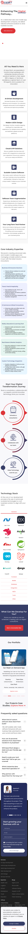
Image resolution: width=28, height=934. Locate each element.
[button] (14, 924)
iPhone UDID (15, 885)
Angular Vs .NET (16, 891)
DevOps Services (5, 876)
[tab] (14, 512)
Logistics (3, 885)
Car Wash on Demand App (14, 668)
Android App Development (8, 865)
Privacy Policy (7, 846)
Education (3, 896)
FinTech (3, 888)
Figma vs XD (15, 882)
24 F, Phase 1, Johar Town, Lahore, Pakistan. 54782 (20, 906)
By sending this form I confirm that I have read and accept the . (12, 844)
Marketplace (4, 891)
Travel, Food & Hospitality (10, 286)
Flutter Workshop (16, 896)
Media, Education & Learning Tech (13, 323)
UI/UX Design (4, 874)
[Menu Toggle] (26, 3)
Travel (2, 894)
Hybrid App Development (8, 868)
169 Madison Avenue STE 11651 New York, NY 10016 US (6, 906)
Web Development (6, 871)
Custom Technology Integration (12, 361)
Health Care (4, 882)
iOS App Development (7, 862)
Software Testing (16, 888)
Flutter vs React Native (18, 894)
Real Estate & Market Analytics (12, 342)
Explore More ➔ (18, 705)
